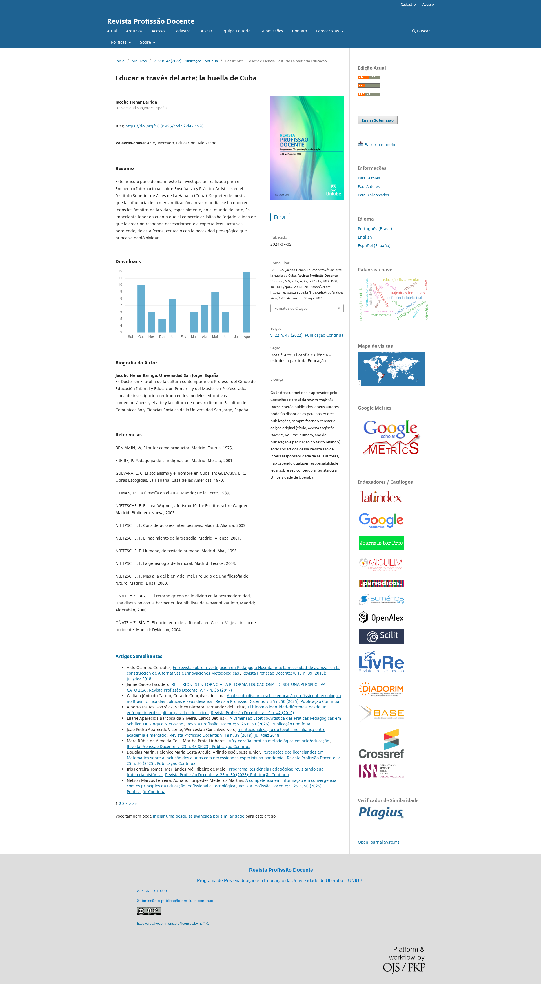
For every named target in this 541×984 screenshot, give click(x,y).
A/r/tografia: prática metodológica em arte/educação (279, 740)
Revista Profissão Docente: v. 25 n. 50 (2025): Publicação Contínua (277, 701)
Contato (299, 31)
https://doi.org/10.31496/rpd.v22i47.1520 (164, 126)
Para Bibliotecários (373, 194)
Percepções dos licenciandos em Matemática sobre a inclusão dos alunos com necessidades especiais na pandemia (225, 754)
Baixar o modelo (380, 144)
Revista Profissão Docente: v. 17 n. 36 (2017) (190, 690)
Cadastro (182, 31)
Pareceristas (328, 31)
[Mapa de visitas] (391, 384)
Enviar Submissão (378, 120)
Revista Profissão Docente (150, 21)
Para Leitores (369, 177)
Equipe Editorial (236, 31)
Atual (112, 31)
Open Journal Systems (379, 842)
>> (134, 803)
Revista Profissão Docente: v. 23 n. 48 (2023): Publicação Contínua (188, 746)
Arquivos (134, 31)
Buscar (205, 31)
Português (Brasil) (375, 228)
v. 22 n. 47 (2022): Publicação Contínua (186, 60)
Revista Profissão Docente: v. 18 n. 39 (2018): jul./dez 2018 (224, 735)
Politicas (119, 42)
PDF (282, 217)
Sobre (146, 42)
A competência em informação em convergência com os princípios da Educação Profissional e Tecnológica (231, 783)
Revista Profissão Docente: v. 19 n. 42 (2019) (252, 712)
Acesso (158, 31)
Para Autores (369, 186)
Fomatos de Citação (291, 308)
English (365, 237)
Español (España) (374, 245)
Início (120, 60)
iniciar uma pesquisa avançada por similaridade (198, 816)
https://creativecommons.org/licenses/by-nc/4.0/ (173, 924)
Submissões (272, 31)
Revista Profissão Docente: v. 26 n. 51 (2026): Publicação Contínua (248, 724)
